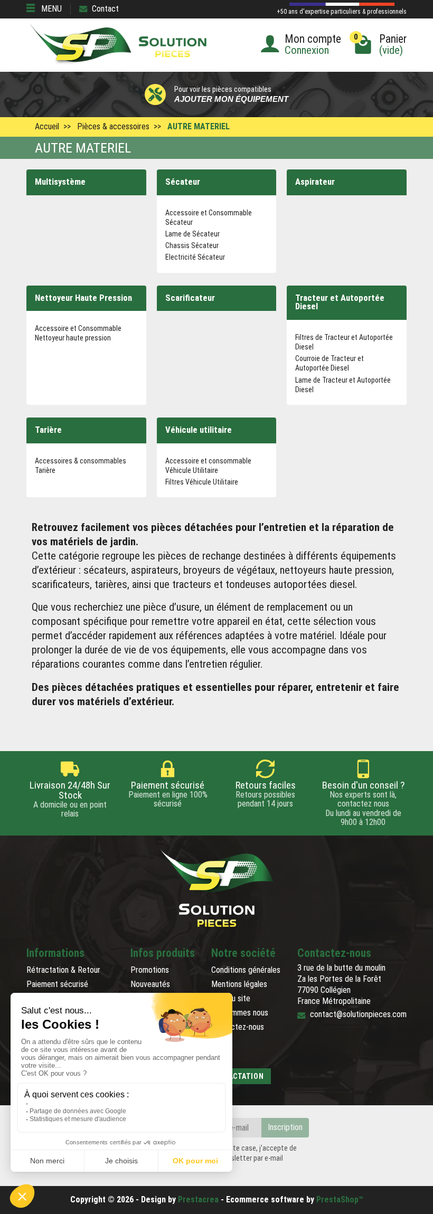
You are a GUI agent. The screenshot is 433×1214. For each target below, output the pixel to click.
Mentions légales (239, 984)
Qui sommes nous (239, 1013)
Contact (105, 9)
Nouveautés (150, 984)
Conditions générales (245, 970)
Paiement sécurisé (57, 984)
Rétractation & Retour (63, 970)
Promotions (149, 970)
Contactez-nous (237, 1027)
